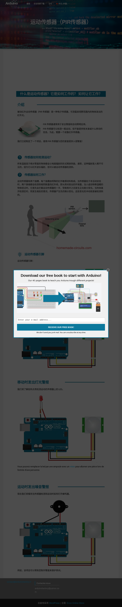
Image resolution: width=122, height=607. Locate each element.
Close (108, 270)
